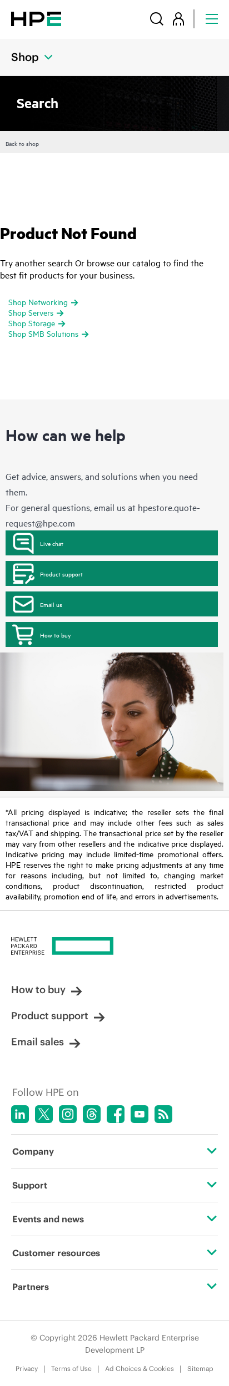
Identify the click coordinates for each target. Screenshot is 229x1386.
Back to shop (22, 143)
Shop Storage (31, 322)
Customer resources (56, 1252)
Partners (30, 1286)
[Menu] (212, 18)
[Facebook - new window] (116, 1114)
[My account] (178, 18)
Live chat (51, 543)
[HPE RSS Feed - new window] (163, 1114)
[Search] (156, 18)
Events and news (48, 1219)
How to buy (55, 634)
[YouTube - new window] (139, 1114)
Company (33, 1151)
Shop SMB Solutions (43, 333)
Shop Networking (38, 301)
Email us (51, 604)
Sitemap (200, 1368)
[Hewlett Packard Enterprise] (36, 18)
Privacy (27, 1368)
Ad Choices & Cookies (139, 1368)
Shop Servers (30, 312)
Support (29, 1185)
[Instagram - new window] (68, 1114)
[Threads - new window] (92, 1114)
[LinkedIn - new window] (20, 1114)
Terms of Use (71, 1368)
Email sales (37, 1041)
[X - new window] (44, 1114)
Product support (61, 573)
